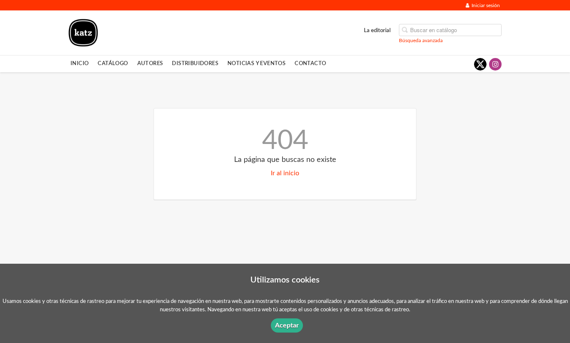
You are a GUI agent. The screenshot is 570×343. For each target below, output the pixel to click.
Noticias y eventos (256, 63)
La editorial (377, 30)
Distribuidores (195, 63)
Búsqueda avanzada (421, 40)
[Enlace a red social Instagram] (495, 64)
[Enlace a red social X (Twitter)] (480, 64)
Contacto (310, 63)
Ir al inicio (285, 173)
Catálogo (113, 63)
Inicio (79, 63)
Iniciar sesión (486, 5)
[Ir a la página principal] (83, 32)
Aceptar (287, 325)
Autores (150, 63)
